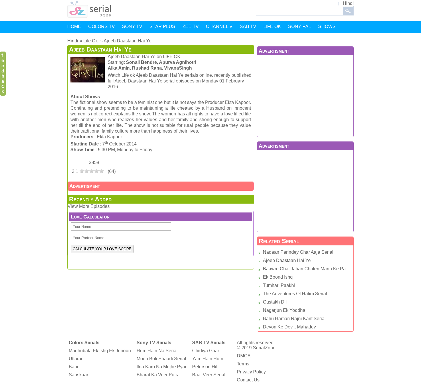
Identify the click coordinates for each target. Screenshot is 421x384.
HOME (74, 26)
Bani (73, 366)
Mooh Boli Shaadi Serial (161, 358)
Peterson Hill (205, 366)
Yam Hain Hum (207, 358)
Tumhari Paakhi (279, 285)
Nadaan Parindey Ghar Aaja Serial (298, 252)
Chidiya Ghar (205, 350)
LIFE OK (272, 26)
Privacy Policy (251, 371)
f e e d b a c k (2, 73)
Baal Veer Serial (208, 374)
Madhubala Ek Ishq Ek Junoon (100, 350)
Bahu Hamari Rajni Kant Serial (294, 318)
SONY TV (132, 26)
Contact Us (248, 379)
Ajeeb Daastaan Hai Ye (287, 260)
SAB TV (248, 26)
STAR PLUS (162, 26)
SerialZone (264, 347)
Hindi (348, 3)
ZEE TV (190, 26)
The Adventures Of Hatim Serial (295, 293)
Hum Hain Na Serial (157, 350)
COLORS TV (101, 26)
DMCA (244, 355)
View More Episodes (89, 206)
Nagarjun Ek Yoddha (284, 310)
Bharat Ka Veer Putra (158, 374)
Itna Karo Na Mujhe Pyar (161, 366)
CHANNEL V (219, 26)
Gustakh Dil (275, 302)
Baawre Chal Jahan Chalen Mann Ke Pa (304, 268)
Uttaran (76, 358)
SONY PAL (299, 26)
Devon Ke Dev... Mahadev (289, 326)
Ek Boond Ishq (278, 277)
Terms (243, 363)
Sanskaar (78, 374)
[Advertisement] (305, 95)
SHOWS (327, 26)
